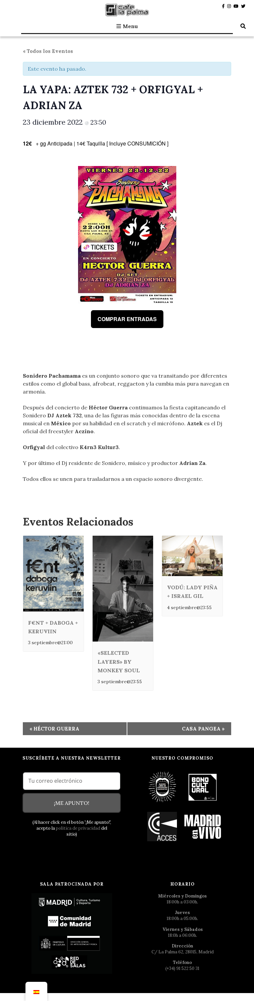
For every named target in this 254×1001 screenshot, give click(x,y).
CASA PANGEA (203, 729)
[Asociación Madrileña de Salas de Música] (203, 826)
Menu (130, 26)
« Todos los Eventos (48, 51)
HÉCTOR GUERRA (54, 729)
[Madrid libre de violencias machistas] (162, 786)
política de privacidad (78, 828)
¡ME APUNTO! (71, 803)
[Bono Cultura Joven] (203, 786)
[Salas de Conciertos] (162, 826)
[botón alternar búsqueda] (243, 26)
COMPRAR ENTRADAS (127, 319)
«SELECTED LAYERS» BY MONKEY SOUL (119, 661)
